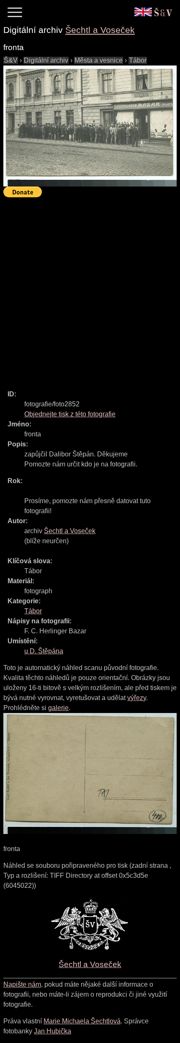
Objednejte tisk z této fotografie (70, 414)
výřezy (136, 697)
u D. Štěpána (43, 651)
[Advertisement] (90, 290)
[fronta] (90, 126)
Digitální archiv (46, 60)
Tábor (138, 60)
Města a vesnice (99, 60)
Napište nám (22, 984)
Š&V (11, 60)
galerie (58, 707)
